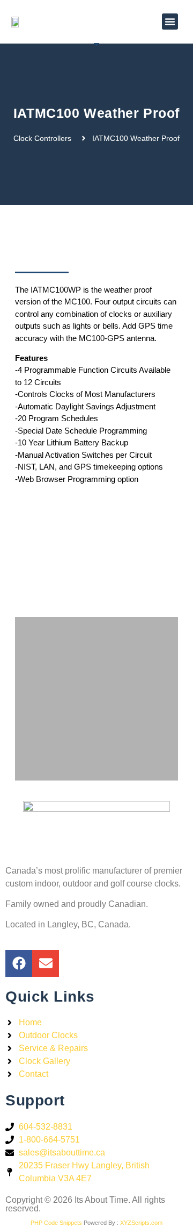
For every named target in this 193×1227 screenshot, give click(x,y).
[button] (170, 21)
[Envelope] (45, 963)
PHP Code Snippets (56, 1222)
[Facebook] (18, 963)
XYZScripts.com (141, 1222)
